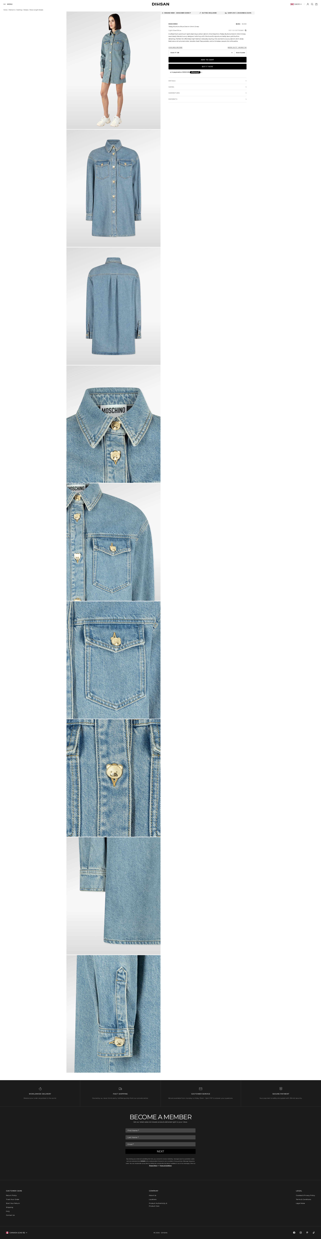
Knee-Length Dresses (36, 10)
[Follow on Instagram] (300, 1232)
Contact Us (10, 1215)
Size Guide (240, 52)
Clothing (19, 10)
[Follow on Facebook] (294, 1232)
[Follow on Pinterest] (307, 1232)
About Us (152, 1195)
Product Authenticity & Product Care (158, 1204)
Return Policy (11, 1195)
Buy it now (207, 67)
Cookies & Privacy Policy (305, 1195)
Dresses (26, 10)
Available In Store (175, 47)
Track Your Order (12, 1199)
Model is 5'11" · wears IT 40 (237, 47)
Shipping (9, 1207)
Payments (173, 99)
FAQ (8, 1211)
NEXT (160, 1151)
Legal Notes (300, 1203)
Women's (12, 10)
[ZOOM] (154, 123)
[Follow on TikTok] (313, 1232)
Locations (152, 1199)
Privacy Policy (153, 1166)
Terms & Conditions (166, 1166)
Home (5, 10)
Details (172, 81)
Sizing (171, 87)
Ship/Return (174, 93)
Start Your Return (13, 1203)
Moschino (173, 24)
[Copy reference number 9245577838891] (245, 30)
